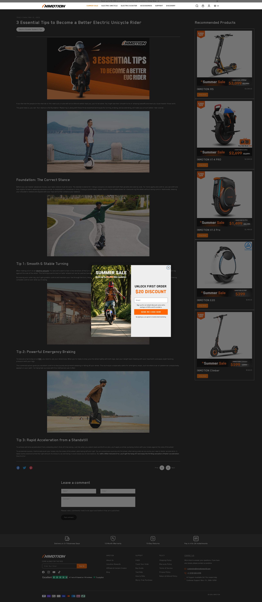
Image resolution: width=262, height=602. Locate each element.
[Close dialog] (168, 267)
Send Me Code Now (151, 312)
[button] (110, 5)
